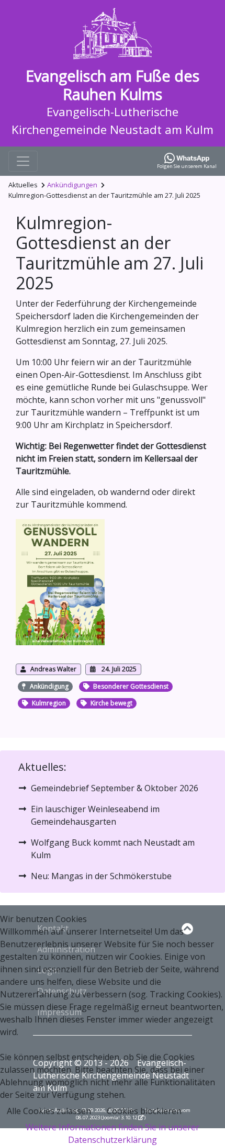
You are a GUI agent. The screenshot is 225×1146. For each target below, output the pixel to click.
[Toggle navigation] (23, 161)
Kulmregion (49, 703)
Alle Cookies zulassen (49, 1111)
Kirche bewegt (111, 703)
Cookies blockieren (144, 1111)
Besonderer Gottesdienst (130, 686)
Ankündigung (49, 686)
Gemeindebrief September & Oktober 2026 (114, 788)
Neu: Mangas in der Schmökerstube (101, 876)
